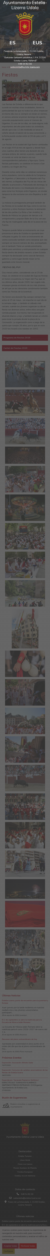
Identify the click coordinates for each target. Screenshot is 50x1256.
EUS (37, 43)
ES (12, 43)
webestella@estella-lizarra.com (25, 67)
